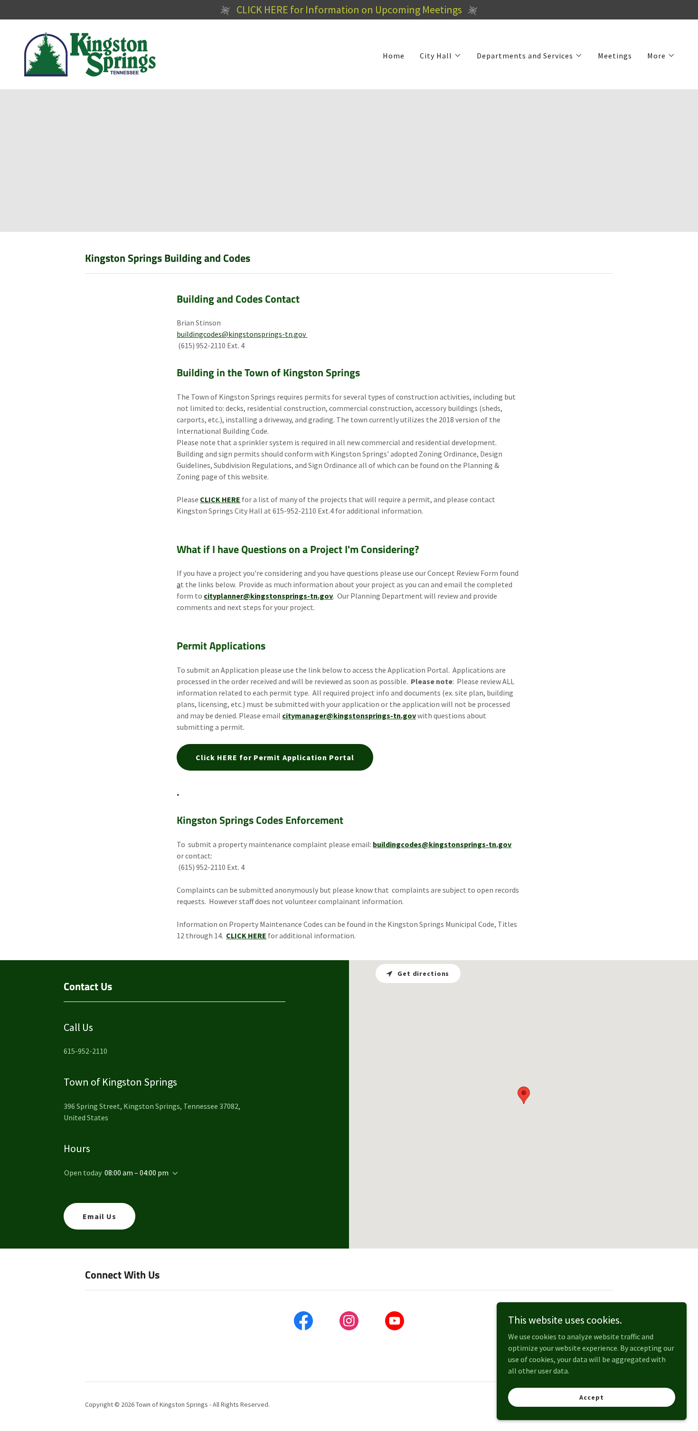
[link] (90, 53)
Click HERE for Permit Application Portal (275, 757)
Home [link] (394, 55)
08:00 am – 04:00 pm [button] (136, 1172)
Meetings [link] (615, 55)
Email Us (99, 1216)
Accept (591, 1397)
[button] (441, 55)
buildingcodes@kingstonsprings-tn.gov (242, 334)
